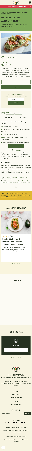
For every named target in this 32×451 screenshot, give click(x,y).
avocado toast (10, 177)
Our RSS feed (25, 422)
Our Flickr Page (22, 422)
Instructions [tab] (23, 117)
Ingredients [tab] (8, 117)
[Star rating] (2, 26)
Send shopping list (16, 146)
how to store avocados (21, 171)
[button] (19, 59)
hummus (17, 177)
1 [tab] (12, 263)
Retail (27, 430)
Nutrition (16, 395)
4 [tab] (19, 263)
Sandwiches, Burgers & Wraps (16, 182)
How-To (16, 401)
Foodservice (14, 432)
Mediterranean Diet (5, 182)
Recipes (16, 391)
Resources (17, 430)
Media (19, 432)
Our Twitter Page (14, 422)
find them (16, 385)
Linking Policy (16, 441)
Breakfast (27, 180)
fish (14, 177)
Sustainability (16, 398)
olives (27, 177)
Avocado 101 (16, 404)
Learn (3, 383)
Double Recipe (10, 114)
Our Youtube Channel (16, 422)
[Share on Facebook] (13, 187)
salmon (3, 178)
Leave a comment (20, 26)
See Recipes (16, 350)
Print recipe (17, 150)
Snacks (28, 182)
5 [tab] (20, 357)
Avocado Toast (21, 180)
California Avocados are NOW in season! (16, 6)
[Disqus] (16, 301)
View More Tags (9, 178)
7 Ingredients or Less (13, 180)
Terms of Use (7, 439)
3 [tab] (17, 263)
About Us (5, 430)
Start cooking (16, 87)
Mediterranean (22, 177)
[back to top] (3, 448)
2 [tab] (15, 263)
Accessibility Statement (23, 439)
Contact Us (23, 430)
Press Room (11, 430)
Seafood (24, 182)
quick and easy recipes (17, 165)
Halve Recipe (18, 114)
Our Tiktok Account (6, 422)
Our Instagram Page (11, 422)
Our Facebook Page (8, 422)
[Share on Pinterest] (19, 187)
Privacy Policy (14, 439)
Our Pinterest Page (19, 422)
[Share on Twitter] (16, 187)
